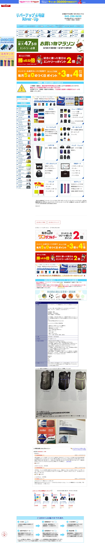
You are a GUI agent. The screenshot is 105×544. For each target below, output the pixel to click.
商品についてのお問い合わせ (43, 227)
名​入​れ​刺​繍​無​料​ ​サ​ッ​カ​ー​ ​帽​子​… (63, 503)
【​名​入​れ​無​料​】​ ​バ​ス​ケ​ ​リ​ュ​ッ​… (71, 503)
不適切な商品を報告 (55, 227)
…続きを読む (68, 461)
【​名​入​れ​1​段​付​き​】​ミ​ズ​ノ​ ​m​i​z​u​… (37, 503)
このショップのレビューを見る (79, 449)
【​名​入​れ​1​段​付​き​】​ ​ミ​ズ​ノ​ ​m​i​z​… (54, 503)
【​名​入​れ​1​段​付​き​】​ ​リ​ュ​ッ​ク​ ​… (46, 503)
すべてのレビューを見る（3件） (79, 448)
